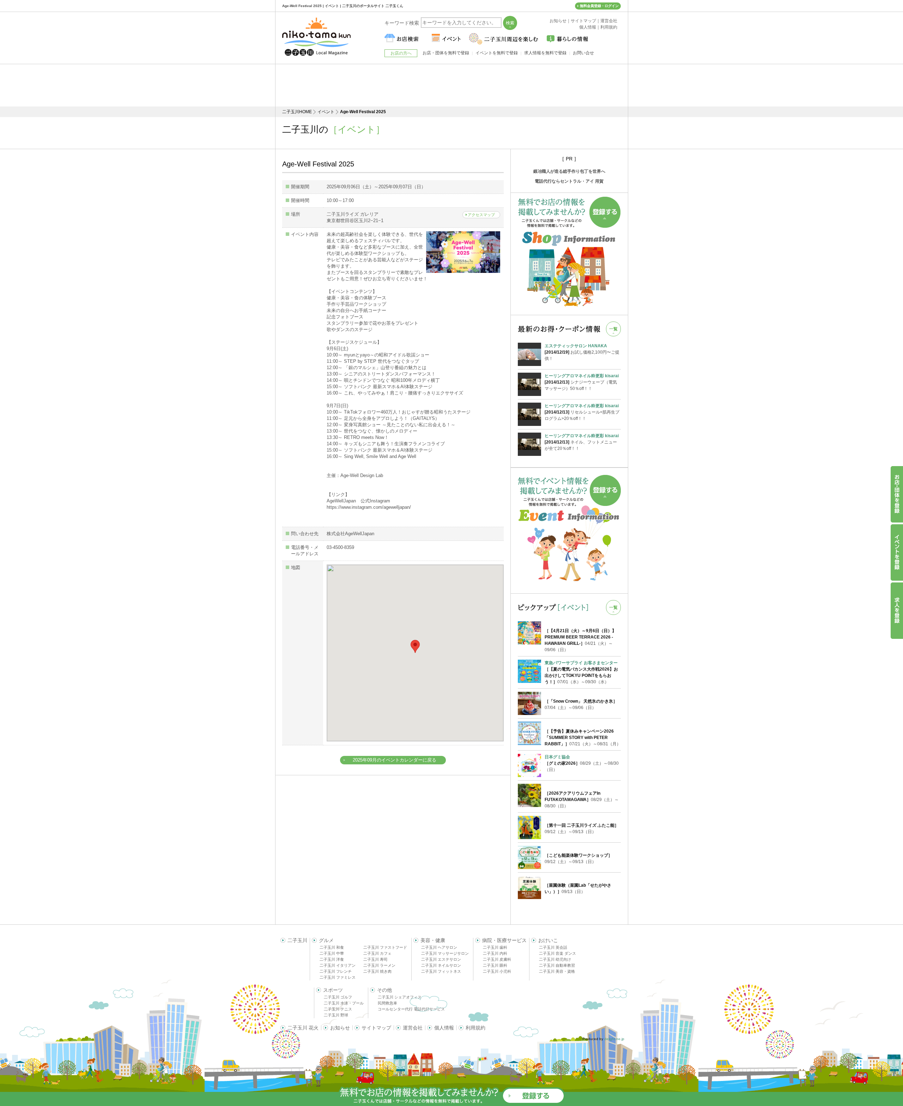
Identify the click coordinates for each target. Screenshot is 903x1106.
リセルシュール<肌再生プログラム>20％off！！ (582, 412)
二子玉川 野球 (336, 1015)
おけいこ (548, 940)
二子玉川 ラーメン (379, 965)
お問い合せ (583, 52)
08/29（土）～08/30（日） (582, 763)
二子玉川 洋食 (332, 959)
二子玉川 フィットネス (441, 971)
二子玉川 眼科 (495, 965)
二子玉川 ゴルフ (338, 997)
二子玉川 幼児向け (555, 959)
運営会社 (413, 1028)
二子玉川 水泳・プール (344, 1003)
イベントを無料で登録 (496, 52)
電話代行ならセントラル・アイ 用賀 (569, 181)
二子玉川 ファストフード (385, 947)
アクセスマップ (481, 215)
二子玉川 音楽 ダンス (557, 953)
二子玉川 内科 (495, 953)
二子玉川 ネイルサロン (441, 965)
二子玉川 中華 (332, 953)
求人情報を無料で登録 (545, 52)
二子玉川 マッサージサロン (445, 953)
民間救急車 (387, 1003)
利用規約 (475, 1028)
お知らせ (340, 1028)
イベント (325, 111)
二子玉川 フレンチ (336, 971)
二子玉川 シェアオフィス (400, 997)
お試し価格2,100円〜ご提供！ (582, 352)
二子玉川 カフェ (377, 953)
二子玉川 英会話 (553, 947)
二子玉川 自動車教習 (557, 965)
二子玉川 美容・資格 (557, 971)
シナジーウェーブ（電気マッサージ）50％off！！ (582, 382)
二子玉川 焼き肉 (377, 971)
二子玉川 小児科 (497, 971)
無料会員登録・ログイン (599, 6)
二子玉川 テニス (338, 1009)
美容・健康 (432, 940)
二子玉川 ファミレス (338, 977)
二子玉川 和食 (332, 947)
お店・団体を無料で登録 (446, 52)
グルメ (326, 940)
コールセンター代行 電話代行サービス (411, 1009)
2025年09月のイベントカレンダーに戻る (394, 760)
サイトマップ (376, 1028)
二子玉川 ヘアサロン (439, 947)
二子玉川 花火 (303, 1028)
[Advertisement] (451, 85)
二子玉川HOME (297, 111)
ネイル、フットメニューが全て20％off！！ (582, 442)
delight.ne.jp (614, 1039)
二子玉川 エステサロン (441, 959)
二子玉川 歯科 (495, 947)
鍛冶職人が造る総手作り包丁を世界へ (569, 171)
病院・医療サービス (504, 940)
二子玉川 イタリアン (338, 965)
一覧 (613, 328)
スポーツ (333, 990)
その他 (384, 990)
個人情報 (444, 1028)
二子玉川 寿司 (375, 959)
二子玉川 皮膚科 (497, 959)
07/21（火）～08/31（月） (583, 737)
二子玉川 (297, 940)
